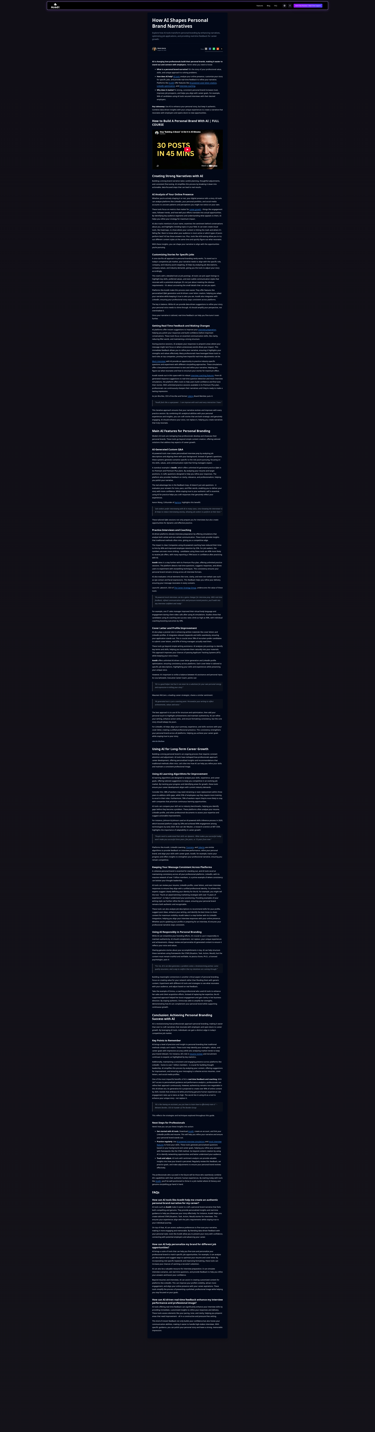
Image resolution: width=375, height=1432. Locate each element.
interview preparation (207, 329)
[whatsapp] (214, 49)
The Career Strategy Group (185, 588)
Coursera (190, 847)
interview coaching (187, 86)
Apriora (178, 502)
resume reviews (196, 1054)
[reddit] (218, 49)
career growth (195, 209)
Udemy (191, 396)
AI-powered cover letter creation (203, 83)
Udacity (201, 847)
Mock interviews (159, 361)
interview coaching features (202, 375)
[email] (206, 49)
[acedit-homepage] (55, 5)
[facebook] (210, 49)
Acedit (171, 83)
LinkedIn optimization (166, 86)
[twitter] (222, 49)
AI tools (176, 76)
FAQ (275, 6)
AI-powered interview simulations (191, 1141)
